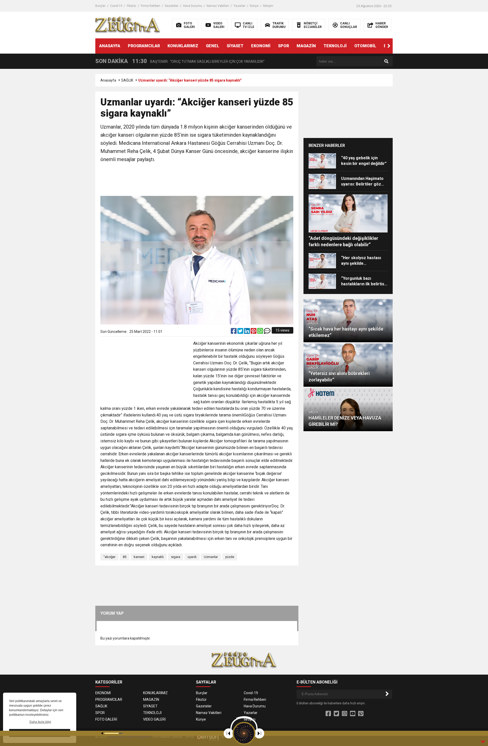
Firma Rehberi (150, 6)
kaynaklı (158, 557)
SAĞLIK (127, 80)
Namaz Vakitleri (218, 6)
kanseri (139, 557)
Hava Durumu (192, 6)
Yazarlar (239, 6)
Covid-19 (116, 6)
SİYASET (235, 45)
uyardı (192, 557)
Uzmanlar (211, 557)
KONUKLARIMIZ (182, 45)
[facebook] (234, 332)
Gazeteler (171, 6)
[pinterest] (254, 332)
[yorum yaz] (267, 332)
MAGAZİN (306, 45)
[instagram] (344, 713)
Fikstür (131, 6)
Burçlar (100, 6)
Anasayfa (108, 80)
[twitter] (240, 332)
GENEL (212, 45)
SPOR (283, 45)
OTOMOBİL (365, 45)
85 (124, 557)
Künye (254, 6)
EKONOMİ (260, 45)
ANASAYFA (109, 45)
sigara (175, 557)
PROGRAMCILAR (144, 45)
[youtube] (352, 713)
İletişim (268, 6)
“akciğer (109, 557)
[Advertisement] (196, 179)
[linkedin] (247, 332)
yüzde (229, 557)
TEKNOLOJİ (335, 45)
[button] (389, 46)
